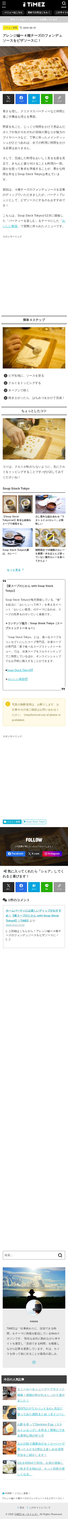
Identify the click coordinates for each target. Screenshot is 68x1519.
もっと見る (14, 570)
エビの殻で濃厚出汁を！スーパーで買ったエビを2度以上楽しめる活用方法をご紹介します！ (41, 1449)
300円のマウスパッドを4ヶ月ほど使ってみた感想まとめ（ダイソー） (41, 1411)
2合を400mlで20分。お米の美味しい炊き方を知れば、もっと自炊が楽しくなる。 (41, 1468)
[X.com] (34, 853)
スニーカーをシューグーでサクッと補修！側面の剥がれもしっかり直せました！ (41, 1395)
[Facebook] (15, 853)
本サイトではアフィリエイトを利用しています (34, 19)
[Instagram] (52, 853)
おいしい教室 (16, 679)
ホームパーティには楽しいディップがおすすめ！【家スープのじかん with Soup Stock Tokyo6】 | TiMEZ (33, 915)
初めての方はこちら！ (39, 12)
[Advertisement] (34, 274)
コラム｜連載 (10, 27)
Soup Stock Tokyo (18, 670)
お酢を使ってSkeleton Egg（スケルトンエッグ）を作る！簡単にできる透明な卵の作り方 (41, 1430)
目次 (22, 1507)
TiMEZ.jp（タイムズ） (26, 1514)
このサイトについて (40, 1507)
